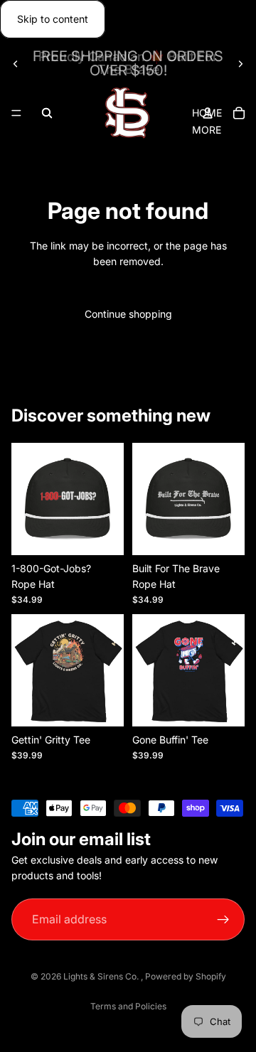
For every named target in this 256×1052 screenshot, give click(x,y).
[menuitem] (206, 130)
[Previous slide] (15, 63)
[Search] (47, 113)
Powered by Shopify (185, 976)
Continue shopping (128, 314)
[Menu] (16, 113)
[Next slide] (240, 63)
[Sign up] (223, 919)
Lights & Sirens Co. (102, 976)
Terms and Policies (128, 1006)
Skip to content (52, 19)
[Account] (207, 113)
